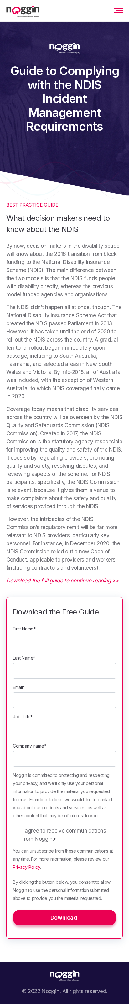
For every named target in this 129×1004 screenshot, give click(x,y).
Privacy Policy (26, 867)
